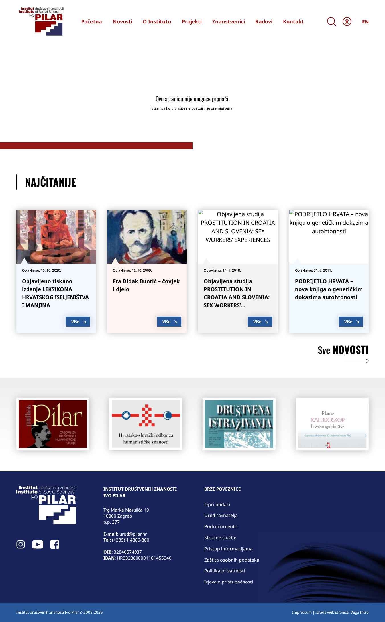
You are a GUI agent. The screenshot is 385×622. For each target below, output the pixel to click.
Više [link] (75, 321)
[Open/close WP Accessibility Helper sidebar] (347, 21)
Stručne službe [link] (220, 537)
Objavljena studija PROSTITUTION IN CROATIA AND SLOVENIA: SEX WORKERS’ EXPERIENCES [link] (237, 296)
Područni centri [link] (221, 526)
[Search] (331, 22)
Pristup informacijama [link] (228, 549)
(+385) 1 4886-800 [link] (130, 540)
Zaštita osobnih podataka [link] (231, 560)
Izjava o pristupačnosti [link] (228, 582)
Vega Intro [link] (360, 612)
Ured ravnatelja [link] (221, 515)
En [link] (365, 21)
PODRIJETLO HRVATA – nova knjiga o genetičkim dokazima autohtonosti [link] (329, 289)
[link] (40, 21)
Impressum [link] (302, 612)
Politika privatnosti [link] (224, 571)
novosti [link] (343, 350)
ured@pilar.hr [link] (133, 534)
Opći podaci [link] (217, 504)
